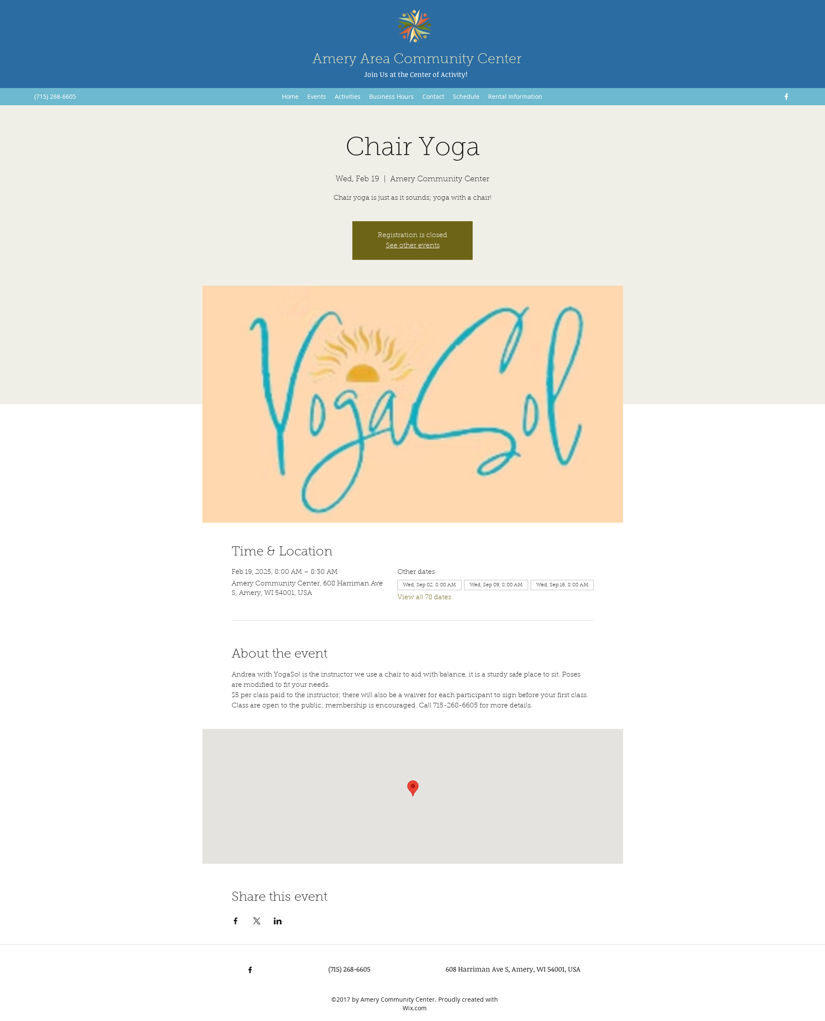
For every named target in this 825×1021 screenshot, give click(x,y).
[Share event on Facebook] (236, 920)
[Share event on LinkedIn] (278, 920)
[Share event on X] (257, 920)
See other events (413, 245)
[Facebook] (786, 96)
